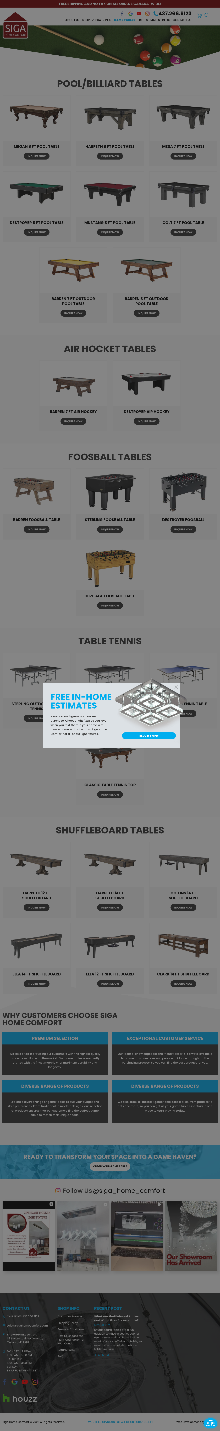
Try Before (210, 1422)
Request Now (149, 735)
